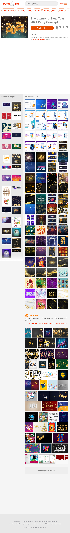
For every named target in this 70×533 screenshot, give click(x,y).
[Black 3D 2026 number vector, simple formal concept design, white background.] (16, 117)
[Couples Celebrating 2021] (63, 272)
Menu (62, 4)
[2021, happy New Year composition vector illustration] (52, 385)
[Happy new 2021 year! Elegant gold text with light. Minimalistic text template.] (6, 212)
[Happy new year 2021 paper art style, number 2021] (33, 406)
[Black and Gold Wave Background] (30, 199)
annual (46, 10)
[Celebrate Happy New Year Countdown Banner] (52, 220)
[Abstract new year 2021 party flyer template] (6, 138)
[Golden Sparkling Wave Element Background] (41, 272)
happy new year (8, 10)
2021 (29, 10)
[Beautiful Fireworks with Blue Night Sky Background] (30, 167)
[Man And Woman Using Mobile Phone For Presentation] (41, 115)
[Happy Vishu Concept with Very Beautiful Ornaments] (41, 304)
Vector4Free (11, 4)
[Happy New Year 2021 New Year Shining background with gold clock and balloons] (32, 354)
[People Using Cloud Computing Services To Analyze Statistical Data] (52, 104)
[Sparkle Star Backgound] (30, 209)
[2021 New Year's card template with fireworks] (28, 385)
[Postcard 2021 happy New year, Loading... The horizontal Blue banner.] (16, 138)
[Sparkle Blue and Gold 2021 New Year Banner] (52, 157)
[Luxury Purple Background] (52, 283)
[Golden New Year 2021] (52, 293)
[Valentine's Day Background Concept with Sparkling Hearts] (41, 293)
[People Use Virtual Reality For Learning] (30, 115)
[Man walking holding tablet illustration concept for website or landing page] (52, 136)
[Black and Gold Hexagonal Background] (52, 188)
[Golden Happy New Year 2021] (41, 157)
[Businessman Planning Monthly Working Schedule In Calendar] (63, 104)
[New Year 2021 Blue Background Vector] (63, 375)
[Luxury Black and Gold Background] (63, 304)
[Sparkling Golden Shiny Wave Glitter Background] (30, 272)
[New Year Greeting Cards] (52, 167)
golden (61, 10)
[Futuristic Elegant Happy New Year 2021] (41, 167)
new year (21, 10)
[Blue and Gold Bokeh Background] (30, 241)
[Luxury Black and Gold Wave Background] (52, 304)
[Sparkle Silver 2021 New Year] (41, 199)
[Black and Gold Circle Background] (63, 188)
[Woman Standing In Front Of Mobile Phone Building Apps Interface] (52, 115)
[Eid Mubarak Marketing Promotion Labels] (63, 283)
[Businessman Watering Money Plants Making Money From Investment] (30, 125)
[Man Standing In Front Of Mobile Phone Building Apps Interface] (63, 115)
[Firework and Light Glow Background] (41, 251)
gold (53, 10)
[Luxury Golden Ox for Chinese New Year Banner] (63, 251)
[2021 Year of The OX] (41, 230)
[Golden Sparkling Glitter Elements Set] (52, 262)
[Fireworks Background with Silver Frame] (52, 241)
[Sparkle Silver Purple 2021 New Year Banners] (63, 167)
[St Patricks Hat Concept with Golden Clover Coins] (41, 283)
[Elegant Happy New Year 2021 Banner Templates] (63, 146)
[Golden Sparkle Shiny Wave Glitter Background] (52, 272)
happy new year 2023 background (42, 323)
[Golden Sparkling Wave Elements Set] (63, 262)
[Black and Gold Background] (30, 188)
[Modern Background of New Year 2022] (41, 178)
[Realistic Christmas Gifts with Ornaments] (30, 283)
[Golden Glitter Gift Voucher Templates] (63, 220)
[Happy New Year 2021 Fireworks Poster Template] (41, 220)
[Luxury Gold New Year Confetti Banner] (30, 230)
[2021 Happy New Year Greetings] (63, 241)
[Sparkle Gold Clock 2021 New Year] (30, 178)
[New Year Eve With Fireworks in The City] (52, 230)
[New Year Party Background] (52, 178)
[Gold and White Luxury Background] (30, 304)
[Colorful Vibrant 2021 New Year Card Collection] (30, 220)
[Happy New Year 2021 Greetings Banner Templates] (52, 199)
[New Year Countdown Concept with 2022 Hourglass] (63, 178)
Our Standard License (39, 39)
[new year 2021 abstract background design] (61, 354)
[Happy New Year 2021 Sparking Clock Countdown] (30, 157)
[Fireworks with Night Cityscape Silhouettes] (41, 241)
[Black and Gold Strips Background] (41, 188)
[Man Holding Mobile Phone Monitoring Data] (41, 125)
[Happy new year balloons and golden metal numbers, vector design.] (62, 364)
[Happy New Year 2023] (52, 209)
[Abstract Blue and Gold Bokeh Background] (63, 230)
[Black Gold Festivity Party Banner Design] (52, 251)
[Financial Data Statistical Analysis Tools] (41, 104)
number (37, 10)
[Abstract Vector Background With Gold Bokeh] (30, 251)
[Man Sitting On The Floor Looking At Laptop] (30, 104)
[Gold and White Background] (63, 293)
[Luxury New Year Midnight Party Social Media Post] (63, 199)
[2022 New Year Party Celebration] (30, 262)
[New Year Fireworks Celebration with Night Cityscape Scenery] (63, 157)
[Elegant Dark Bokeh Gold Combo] (41, 209)
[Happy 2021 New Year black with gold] (16, 243)
